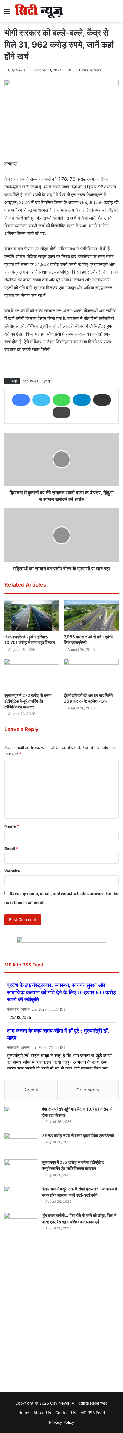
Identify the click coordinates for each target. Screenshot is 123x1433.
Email (11, 848)
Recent (31, 1090)
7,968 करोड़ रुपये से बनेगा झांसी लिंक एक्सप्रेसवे (78, 1135)
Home (23, 1412)
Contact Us (65, 1412)
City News (16, 70)
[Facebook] (21, 400)
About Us (42, 1412)
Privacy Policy (61, 1422)
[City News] (39, 11)
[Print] (61, 412)
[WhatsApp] (61, 400)
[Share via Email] (102, 400)
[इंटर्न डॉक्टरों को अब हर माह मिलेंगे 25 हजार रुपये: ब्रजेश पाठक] (91, 674)
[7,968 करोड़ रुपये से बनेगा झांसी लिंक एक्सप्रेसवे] (91, 615)
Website (12, 871)
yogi (47, 381)
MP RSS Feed (92, 1412)
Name (11, 826)
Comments (87, 1090)
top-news (30, 381)
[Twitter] (41, 400)
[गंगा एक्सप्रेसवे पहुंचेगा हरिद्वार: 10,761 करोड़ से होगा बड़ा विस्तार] (31, 615)
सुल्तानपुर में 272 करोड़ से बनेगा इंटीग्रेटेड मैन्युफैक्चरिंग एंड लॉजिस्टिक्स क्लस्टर (27, 701)
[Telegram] (82, 400)
